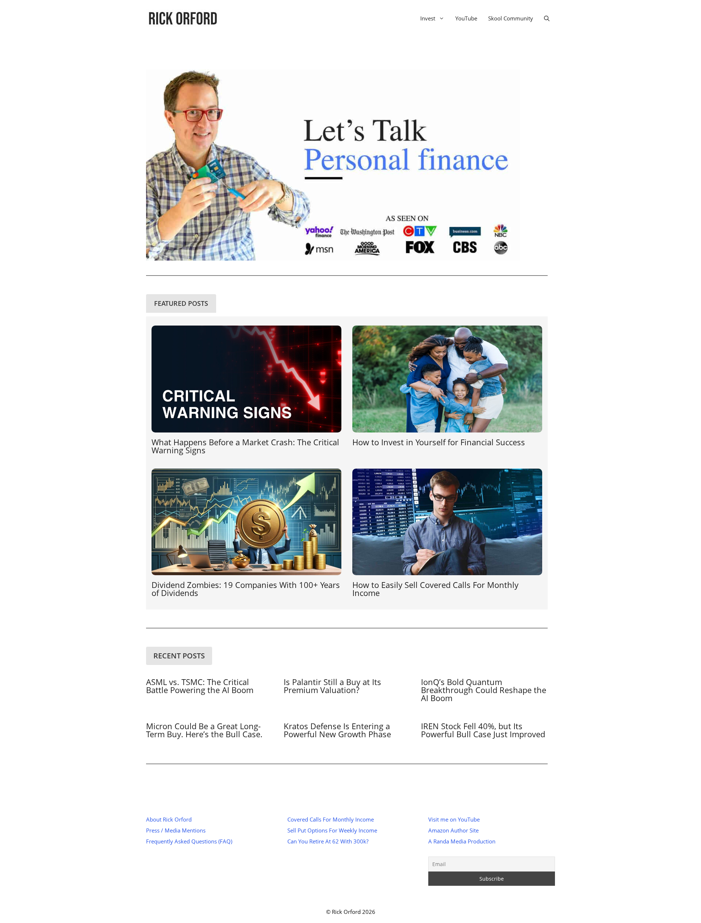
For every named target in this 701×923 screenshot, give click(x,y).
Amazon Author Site (453, 830)
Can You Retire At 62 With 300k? (327, 841)
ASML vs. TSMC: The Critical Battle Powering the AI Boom (199, 686)
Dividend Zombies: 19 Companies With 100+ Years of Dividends (246, 589)
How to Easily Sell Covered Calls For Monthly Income (435, 589)
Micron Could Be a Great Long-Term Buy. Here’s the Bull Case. (204, 730)
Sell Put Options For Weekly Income (332, 830)
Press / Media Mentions (176, 830)
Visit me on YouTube (454, 819)
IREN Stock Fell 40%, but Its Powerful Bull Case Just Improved (483, 730)
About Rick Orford (169, 819)
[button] (547, 18)
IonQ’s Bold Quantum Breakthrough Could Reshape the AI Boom (483, 690)
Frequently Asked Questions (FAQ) (189, 841)
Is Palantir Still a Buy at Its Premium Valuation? (332, 686)
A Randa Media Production (461, 841)
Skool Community (510, 18)
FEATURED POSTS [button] (181, 303)
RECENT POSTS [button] (179, 656)
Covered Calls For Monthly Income (330, 819)
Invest (427, 18)
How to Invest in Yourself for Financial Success (439, 442)
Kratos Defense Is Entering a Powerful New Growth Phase (337, 730)
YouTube (466, 18)
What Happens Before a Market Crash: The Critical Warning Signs (245, 446)
